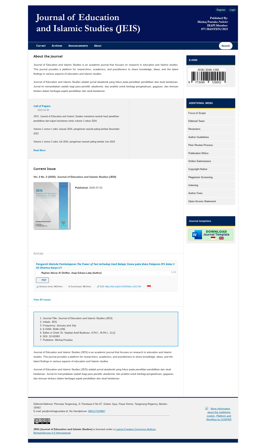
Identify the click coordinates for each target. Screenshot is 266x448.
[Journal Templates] (210, 235)
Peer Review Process (200, 145)
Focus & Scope (197, 113)
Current (41, 45)
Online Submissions (199, 161)
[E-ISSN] (210, 77)
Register (221, 9)
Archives (57, 45)
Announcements (78, 45)
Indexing (193, 185)
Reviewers (194, 128)
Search (225, 45)
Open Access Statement (202, 201)
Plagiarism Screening (200, 177)
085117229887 (96, 411)
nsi (121, 429)
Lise (117, 429)
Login (232, 9)
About (97, 45)
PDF (43, 280)
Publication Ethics (198, 153)
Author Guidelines (198, 137)
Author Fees (195, 193)
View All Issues (42, 299)
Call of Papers (41, 106)
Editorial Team (196, 121)
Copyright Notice (197, 169)
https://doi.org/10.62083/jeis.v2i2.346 (123, 286)
